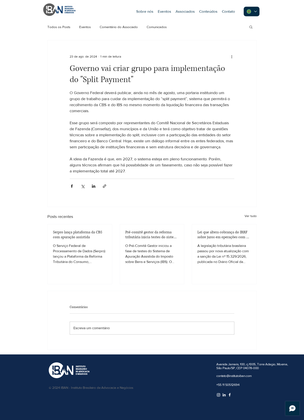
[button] (251, 27)
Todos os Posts (58, 27)
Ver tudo (251, 216)
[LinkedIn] (224, 395)
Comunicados (157, 27)
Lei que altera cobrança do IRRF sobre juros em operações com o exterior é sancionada (222, 235)
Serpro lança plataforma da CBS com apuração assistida (77, 235)
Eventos (85, 27)
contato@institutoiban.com (234, 376)
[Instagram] (218, 395)
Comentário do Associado (119, 27)
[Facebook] (229, 395)
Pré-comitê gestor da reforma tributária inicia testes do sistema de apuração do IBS (151, 235)
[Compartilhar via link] (104, 186)
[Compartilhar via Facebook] (72, 186)
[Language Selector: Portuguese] (251, 11)
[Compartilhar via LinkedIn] (93, 186)
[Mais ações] (231, 56)
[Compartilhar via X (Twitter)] (83, 186)
